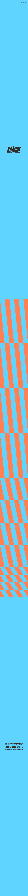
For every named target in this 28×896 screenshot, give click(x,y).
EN (21, 2)
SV (26, 2)
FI (23, 2)
